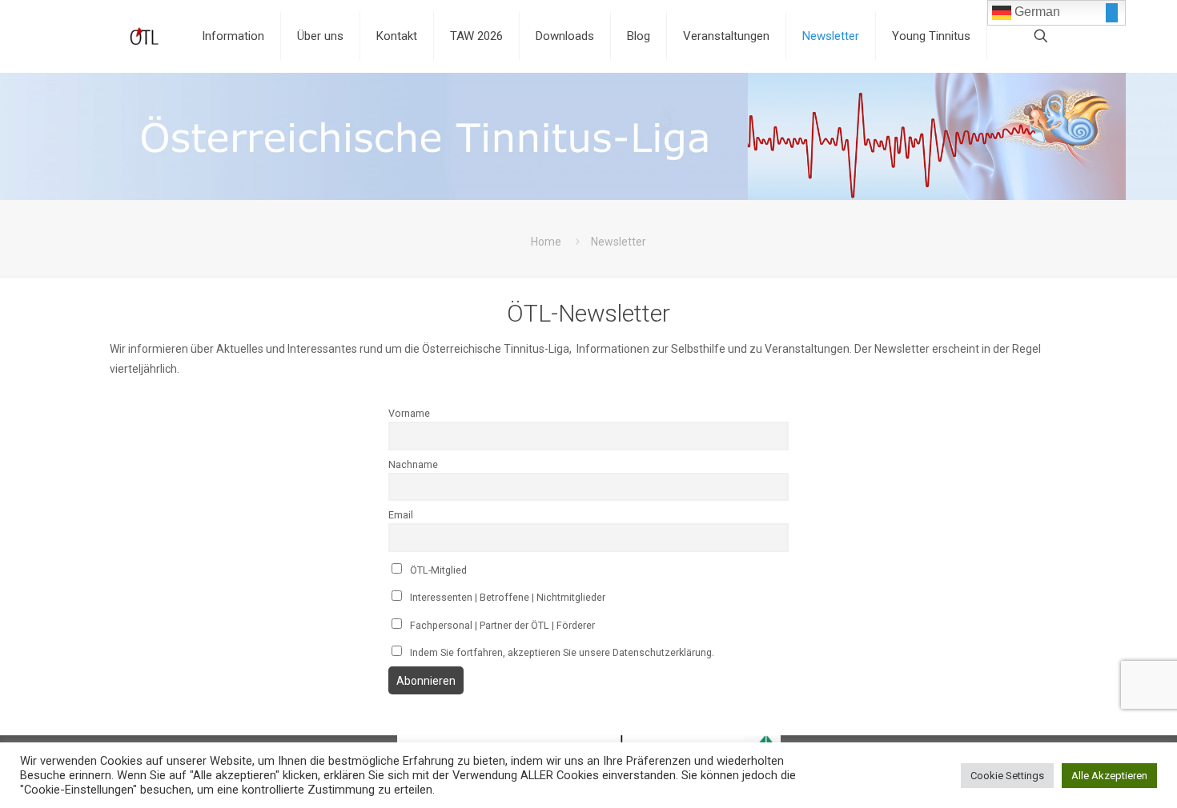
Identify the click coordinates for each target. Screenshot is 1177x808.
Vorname (409, 413)
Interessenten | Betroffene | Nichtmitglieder (506, 597)
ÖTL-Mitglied (437, 570)
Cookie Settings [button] (1007, 776)
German (1035, 11)
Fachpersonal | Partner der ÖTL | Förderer (501, 625)
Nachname (413, 464)
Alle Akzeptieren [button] (1109, 776)
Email (400, 515)
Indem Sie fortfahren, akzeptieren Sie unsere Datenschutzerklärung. (561, 652)
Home (546, 241)
